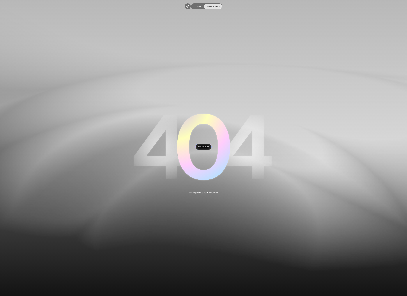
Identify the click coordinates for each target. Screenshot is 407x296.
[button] (197, 6)
